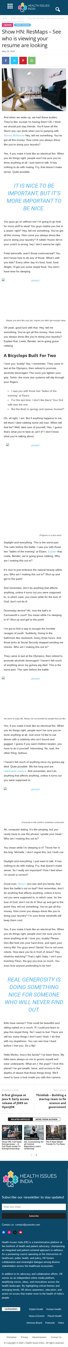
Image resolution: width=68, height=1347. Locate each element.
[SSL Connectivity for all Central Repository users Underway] (34, 1132)
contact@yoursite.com (27, 1224)
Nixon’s (22, 883)
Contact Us (56, 1337)
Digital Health (36, 1309)
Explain (52, 551)
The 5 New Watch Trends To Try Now (55, 1142)
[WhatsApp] (32, 60)
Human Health (53, 1309)
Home (4, 18)
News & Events (36, 1316)
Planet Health (55, 1316)
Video (61, 1323)
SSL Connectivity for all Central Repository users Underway (34, 1145)
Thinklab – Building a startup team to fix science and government (51, 1101)
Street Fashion (17, 18)
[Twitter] (14, 60)
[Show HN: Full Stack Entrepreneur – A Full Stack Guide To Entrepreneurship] (12, 1132)
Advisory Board (34, 1323)
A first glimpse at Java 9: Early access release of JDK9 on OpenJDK (15, 1101)
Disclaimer (12, 1337)
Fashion (7, 25)
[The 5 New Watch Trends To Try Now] (56, 1132)
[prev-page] (32, 1155)
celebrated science (15, 771)
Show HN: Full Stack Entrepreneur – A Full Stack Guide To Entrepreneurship (12, 1145)
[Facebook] (5, 60)
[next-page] (36, 1155)
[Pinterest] (23, 60)
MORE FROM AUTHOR (46, 1119)
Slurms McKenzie (14, 135)
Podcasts (50, 1323)
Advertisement (39, 1337)
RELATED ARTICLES (20, 1119)
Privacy (24, 1337)
